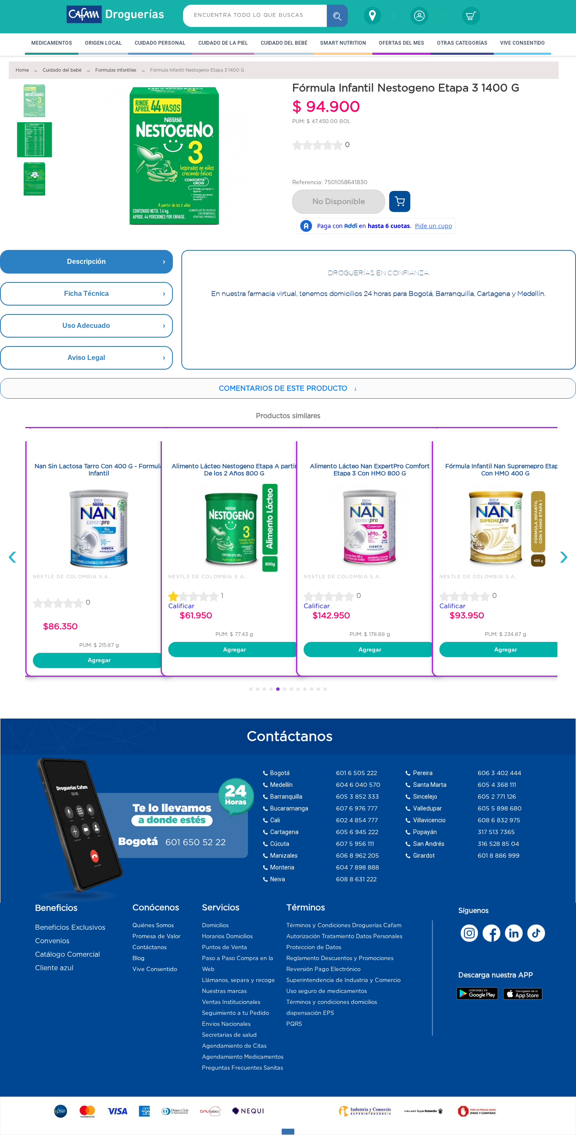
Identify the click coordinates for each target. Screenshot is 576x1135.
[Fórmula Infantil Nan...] (505, 569)
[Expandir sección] (288, 1132)
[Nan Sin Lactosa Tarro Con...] (99, 569)
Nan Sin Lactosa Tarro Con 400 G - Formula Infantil (99, 470)
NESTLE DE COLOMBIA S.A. (71, 576)
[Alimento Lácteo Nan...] (370, 569)
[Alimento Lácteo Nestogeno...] (234, 569)
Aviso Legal (86, 357)
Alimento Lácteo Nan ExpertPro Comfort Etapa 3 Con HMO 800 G (370, 470)
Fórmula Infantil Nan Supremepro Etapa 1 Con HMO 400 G (505, 470)
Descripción (86, 261)
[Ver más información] (399, 201)
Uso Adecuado (86, 325)
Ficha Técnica (86, 293)
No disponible (338, 201)
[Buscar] (337, 16)
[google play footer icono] (479, 993)
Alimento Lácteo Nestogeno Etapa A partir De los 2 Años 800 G (234, 470)
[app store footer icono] (523, 993)
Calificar (181, 605)
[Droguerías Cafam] (115, 15)
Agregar (99, 660)
